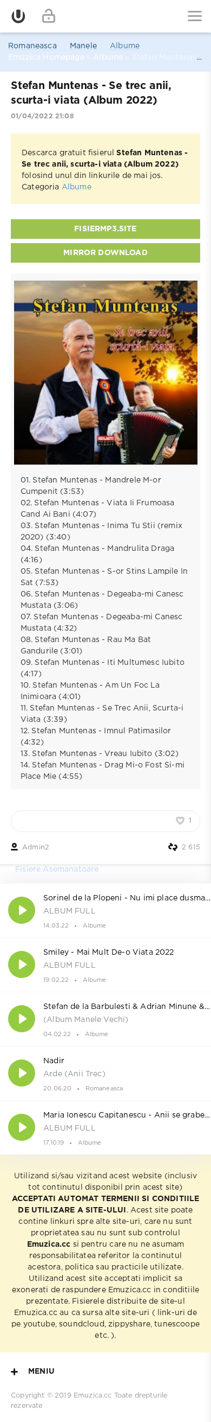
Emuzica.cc (93, 1396)
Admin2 (35, 847)
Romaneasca (32, 46)
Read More (105, 910)
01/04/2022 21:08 (42, 116)
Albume (125, 46)
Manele (83, 46)
